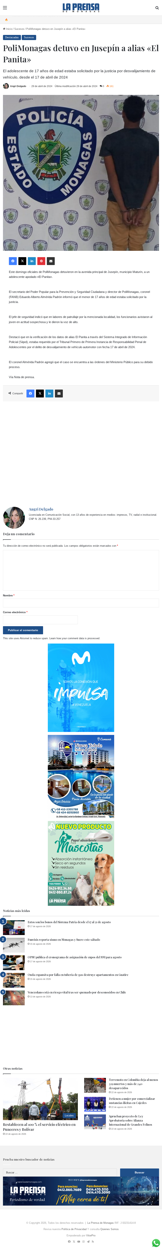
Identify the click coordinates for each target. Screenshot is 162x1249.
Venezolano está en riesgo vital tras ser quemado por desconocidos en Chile (77, 992)
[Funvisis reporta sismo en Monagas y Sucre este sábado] (14, 945)
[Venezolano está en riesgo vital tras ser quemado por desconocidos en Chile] (14, 997)
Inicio (8, 28)
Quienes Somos (109, 1229)
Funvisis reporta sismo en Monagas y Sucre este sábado (64, 940)
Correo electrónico (15, 612)
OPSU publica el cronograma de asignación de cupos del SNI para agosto (75, 957)
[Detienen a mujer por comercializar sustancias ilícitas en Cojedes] (95, 1104)
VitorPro (90, 1235)
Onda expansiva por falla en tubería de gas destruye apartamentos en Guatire (78, 975)
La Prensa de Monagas (100, 1222)
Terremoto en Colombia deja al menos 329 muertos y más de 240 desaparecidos (133, 1084)
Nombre (8, 595)
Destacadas (12, 37)
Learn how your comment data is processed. (74, 638)
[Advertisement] (81, 454)
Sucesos (19, 28)
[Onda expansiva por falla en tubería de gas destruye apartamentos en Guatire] (14, 980)
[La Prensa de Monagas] (81, 8)
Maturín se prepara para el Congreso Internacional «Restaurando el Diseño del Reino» (61, 19)
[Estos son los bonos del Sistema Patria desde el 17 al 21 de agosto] (14, 927)
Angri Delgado (18, 86)
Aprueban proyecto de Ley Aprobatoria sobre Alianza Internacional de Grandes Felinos (130, 1120)
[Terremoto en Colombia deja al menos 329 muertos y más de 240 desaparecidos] (95, 1085)
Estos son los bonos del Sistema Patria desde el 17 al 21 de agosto (69, 922)
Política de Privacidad (74, 1229)
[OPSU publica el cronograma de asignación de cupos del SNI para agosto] (14, 962)
